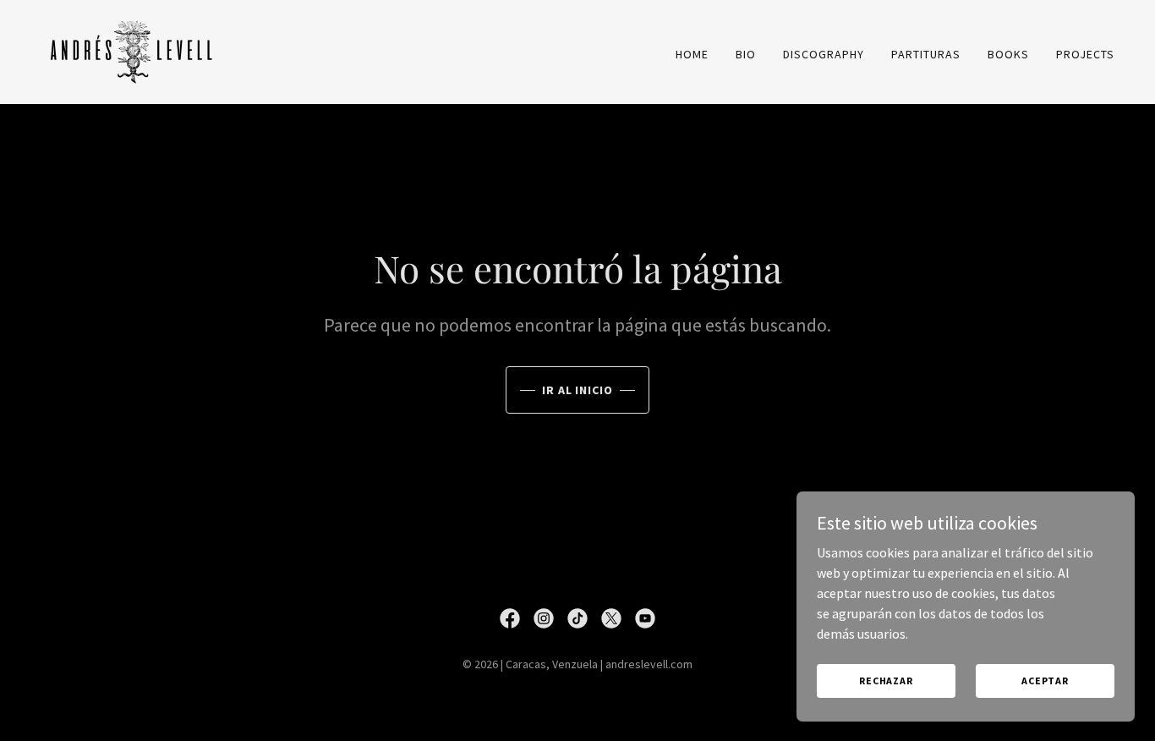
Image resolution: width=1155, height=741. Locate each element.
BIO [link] (746, 54)
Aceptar (1045, 680)
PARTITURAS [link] (926, 54)
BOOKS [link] (1008, 54)
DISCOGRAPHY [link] (823, 54)
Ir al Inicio (578, 390)
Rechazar (886, 680)
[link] (132, 49)
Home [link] (692, 54)
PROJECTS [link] (1085, 54)
